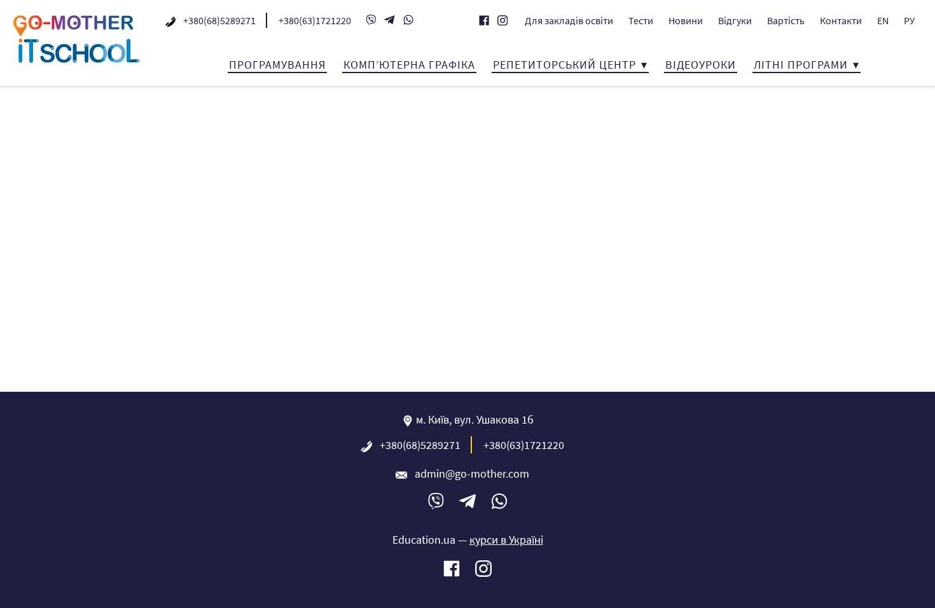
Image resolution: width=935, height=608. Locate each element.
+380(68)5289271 (219, 20)
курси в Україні (506, 539)
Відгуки (735, 20)
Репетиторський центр (564, 64)
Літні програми (801, 64)
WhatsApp (408, 20)
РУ (909, 20)
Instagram (502, 20)
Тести (640, 20)
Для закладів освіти (569, 20)
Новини (685, 20)
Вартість (786, 20)
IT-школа (76, 39)
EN (883, 20)
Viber (371, 20)
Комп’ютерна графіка (409, 64)
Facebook (484, 20)
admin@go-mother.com (472, 473)
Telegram (390, 20)
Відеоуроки (700, 64)
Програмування (277, 64)
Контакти (841, 20)
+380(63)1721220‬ (315, 20)
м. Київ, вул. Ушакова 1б (475, 419)
